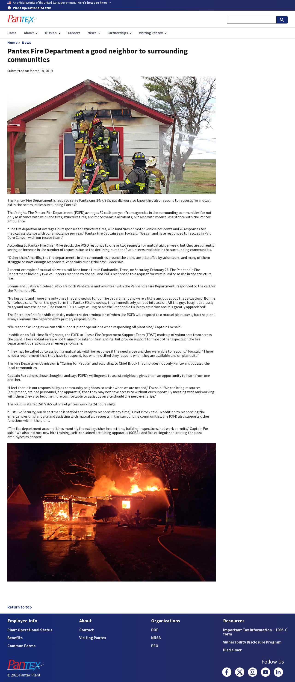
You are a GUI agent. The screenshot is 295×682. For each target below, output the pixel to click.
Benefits (15, 637)
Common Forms (21, 645)
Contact (86, 629)
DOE (154, 629)
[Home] (22, 19)
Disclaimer (232, 649)
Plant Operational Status (29, 629)
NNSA (156, 637)
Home (12, 42)
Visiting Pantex (92, 637)
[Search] (282, 20)
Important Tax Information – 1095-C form (255, 632)
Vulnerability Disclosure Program (252, 642)
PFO (154, 645)
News (26, 42)
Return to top (19, 607)
